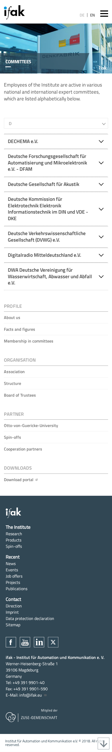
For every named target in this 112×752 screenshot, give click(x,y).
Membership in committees (28, 341)
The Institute (18, 527)
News (11, 563)
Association (14, 371)
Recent (13, 556)
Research (14, 534)
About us (12, 317)
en (92, 15)
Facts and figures (19, 329)
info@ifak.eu (30, 695)
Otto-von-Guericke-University (31, 425)
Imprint (12, 612)
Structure (12, 383)
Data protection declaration (30, 618)
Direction (14, 606)
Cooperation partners (23, 449)
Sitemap (13, 625)
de (82, 15)
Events (12, 570)
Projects (13, 582)
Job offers (14, 576)
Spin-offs (12, 437)
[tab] (56, 141)
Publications (16, 588)
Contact (13, 599)
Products (13, 540)
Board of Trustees (20, 395)
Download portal (18, 479)
